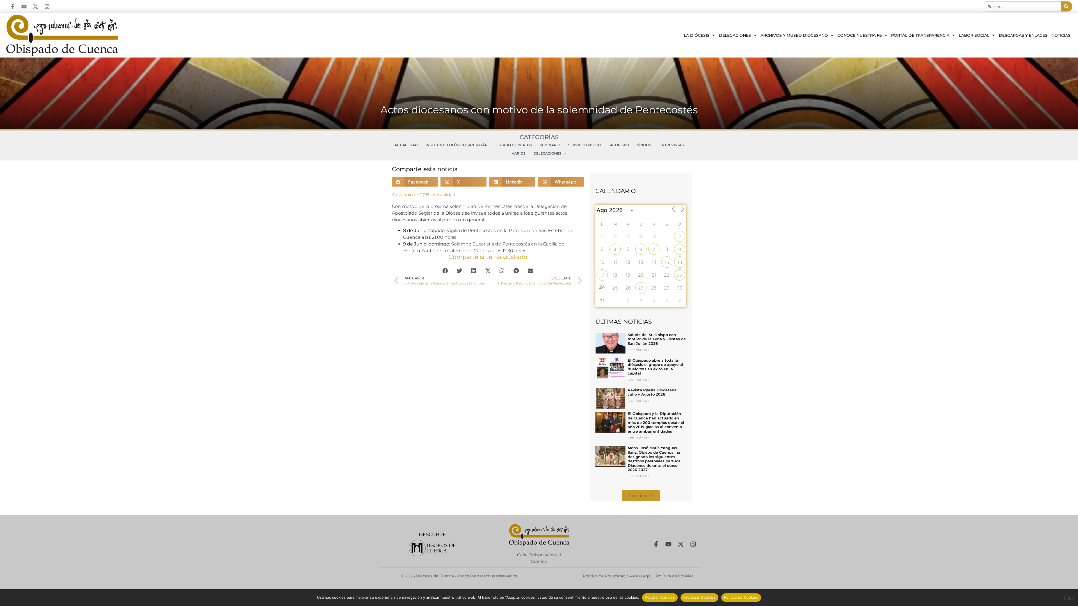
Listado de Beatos (513, 145)
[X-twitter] (35, 6)
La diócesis (696, 35)
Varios (519, 153)
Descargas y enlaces (1023, 35)
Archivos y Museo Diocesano (794, 35)
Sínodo (644, 145)
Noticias (1060, 35)
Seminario (550, 145)
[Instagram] (47, 6)
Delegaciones (735, 35)
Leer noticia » (638, 350)
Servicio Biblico (584, 145)
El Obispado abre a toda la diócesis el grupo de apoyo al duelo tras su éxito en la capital (655, 367)
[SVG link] (432, 548)
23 (679, 275)
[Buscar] (1066, 6)
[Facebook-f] (12, 6)
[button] (415, 182)
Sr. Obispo (619, 145)
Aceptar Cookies (660, 597)
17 (602, 275)
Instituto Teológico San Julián (457, 145)
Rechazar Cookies (699, 597)
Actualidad (406, 145)
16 (679, 262)
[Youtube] (24, 6)
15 (666, 262)
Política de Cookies (741, 597)
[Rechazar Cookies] (1069, 597)
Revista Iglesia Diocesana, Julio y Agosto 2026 (652, 392)
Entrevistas (671, 145)
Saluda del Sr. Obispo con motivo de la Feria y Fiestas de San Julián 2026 (657, 339)
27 (640, 288)
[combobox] (1021, 6)
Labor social (974, 35)
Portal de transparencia (920, 35)
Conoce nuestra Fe (859, 35)
